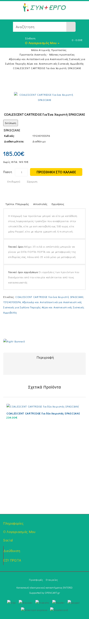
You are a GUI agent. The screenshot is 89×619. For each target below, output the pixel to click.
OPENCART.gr (52, 592)
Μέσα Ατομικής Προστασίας (49, 50)
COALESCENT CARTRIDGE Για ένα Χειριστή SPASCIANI (47, 68)
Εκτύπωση (10, 123)
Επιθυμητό (13, 181)
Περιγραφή (45, 357)
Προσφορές (36, 579)
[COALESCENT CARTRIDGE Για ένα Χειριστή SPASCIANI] (44, 97)
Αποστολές (40, 204)
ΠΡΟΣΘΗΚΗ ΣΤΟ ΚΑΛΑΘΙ (56, 171)
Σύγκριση (32, 181)
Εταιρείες (52, 579)
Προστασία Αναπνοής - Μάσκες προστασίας (47, 54)
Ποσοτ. (8, 172)
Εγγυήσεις (58, 204)
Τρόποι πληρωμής (17, 204)
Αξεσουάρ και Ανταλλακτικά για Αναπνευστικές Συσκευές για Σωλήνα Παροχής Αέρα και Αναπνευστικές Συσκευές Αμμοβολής (43, 307)
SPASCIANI (12, 130)
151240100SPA (12, 302)
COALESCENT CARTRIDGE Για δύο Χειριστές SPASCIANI (43, 413)
